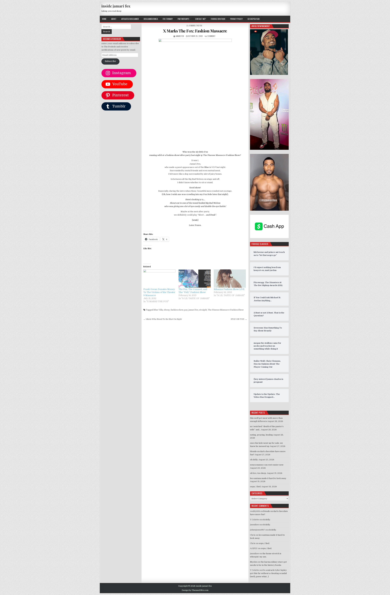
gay (186, 310)
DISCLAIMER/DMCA (151, 18)
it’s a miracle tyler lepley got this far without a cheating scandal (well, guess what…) (268, 573)
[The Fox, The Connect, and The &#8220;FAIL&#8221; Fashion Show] (195, 278)
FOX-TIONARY (168, 18)
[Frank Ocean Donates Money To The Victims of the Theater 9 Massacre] (159, 278)
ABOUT (113, 18)
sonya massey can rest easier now (266, 465)
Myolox (253, 562)
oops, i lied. (255, 486)
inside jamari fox (115, 6)
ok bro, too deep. (258, 473)
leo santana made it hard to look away (268, 478)
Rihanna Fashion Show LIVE (229, 289)
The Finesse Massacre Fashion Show (226, 310)
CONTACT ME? (200, 18)
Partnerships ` (184, 18)
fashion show (177, 310)
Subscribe (110, 61)
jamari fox (180, 36)
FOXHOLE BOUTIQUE (218, 18)
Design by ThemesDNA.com (195, 590)
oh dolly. (254, 459)
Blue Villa (158, 310)
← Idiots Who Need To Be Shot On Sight (162, 319)
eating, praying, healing (261, 435)
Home (104, 18)
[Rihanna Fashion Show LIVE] (230, 278)
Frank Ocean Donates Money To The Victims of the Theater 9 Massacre (159, 292)
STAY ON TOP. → (239, 319)
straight (203, 310)
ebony (167, 310)
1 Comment (211, 36)
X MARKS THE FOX (195, 25)
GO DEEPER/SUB (254, 18)
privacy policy (236, 18)
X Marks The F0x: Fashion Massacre (195, 30)
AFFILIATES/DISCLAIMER (130, 18)
